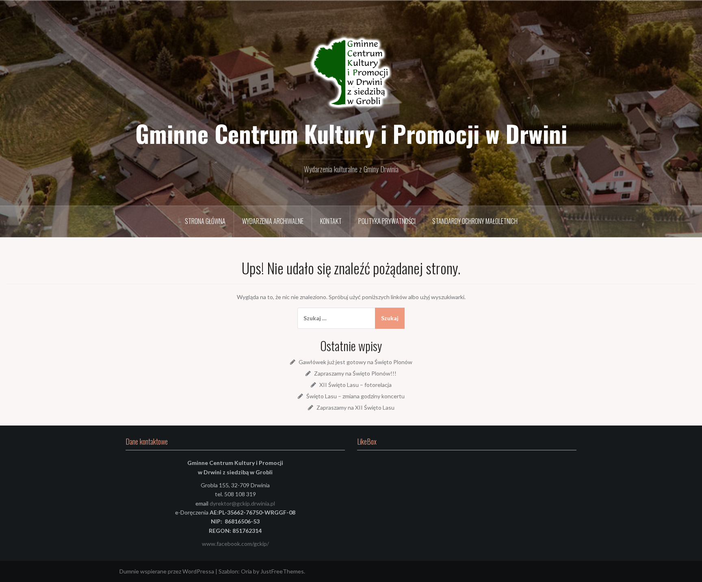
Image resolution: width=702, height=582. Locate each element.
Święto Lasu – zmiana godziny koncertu (355, 396)
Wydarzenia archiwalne (272, 221)
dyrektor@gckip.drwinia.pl (242, 503)
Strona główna (205, 221)
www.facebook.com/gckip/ (235, 543)
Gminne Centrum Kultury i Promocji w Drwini (351, 133)
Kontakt (331, 221)
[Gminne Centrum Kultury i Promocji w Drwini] (351, 72)
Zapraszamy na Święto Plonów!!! (355, 373)
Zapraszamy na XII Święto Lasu (355, 407)
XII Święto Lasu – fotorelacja (355, 384)
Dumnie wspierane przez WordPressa (166, 571)
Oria (246, 571)
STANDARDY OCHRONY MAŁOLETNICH (475, 221)
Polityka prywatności (387, 221)
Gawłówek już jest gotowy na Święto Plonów (355, 361)
